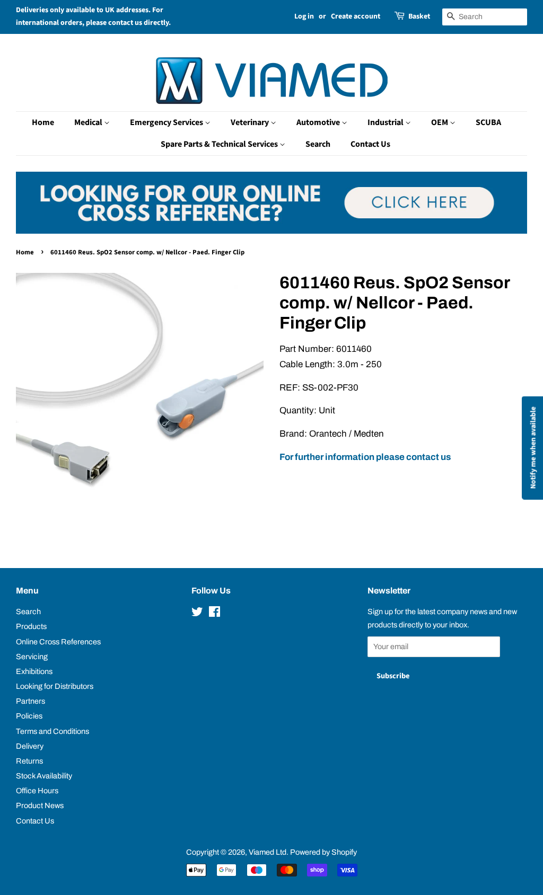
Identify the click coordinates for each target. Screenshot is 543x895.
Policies (29, 716)
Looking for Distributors (54, 686)
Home (43, 122)
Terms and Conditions (52, 731)
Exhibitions (34, 671)
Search (317, 144)
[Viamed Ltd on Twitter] (197, 613)
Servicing (32, 656)
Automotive (318, 122)
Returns (29, 761)
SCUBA (488, 122)
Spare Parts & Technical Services (220, 144)
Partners (30, 701)
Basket (419, 16)
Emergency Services (167, 122)
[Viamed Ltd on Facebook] (214, 613)
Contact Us (370, 144)
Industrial (386, 122)
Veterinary (250, 122)
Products (31, 626)
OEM (440, 122)
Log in (304, 16)
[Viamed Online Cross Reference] (271, 231)
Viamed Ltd (267, 852)
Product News (40, 805)
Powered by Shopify (323, 852)
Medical (89, 122)
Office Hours (37, 790)
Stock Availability (44, 776)
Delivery (29, 746)
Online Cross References (58, 641)
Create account (355, 16)
